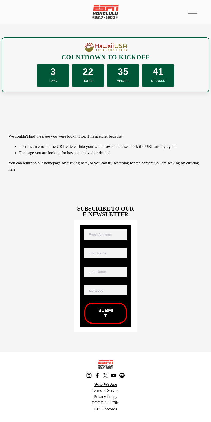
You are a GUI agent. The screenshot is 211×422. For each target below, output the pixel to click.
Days (53, 80)
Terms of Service (105, 390)
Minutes (123, 80)
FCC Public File (105, 403)
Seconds (158, 80)
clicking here (77, 163)
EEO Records (105, 409)
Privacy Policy (105, 396)
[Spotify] (122, 375)
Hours (88, 80)
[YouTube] (113, 375)
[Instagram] (89, 375)
